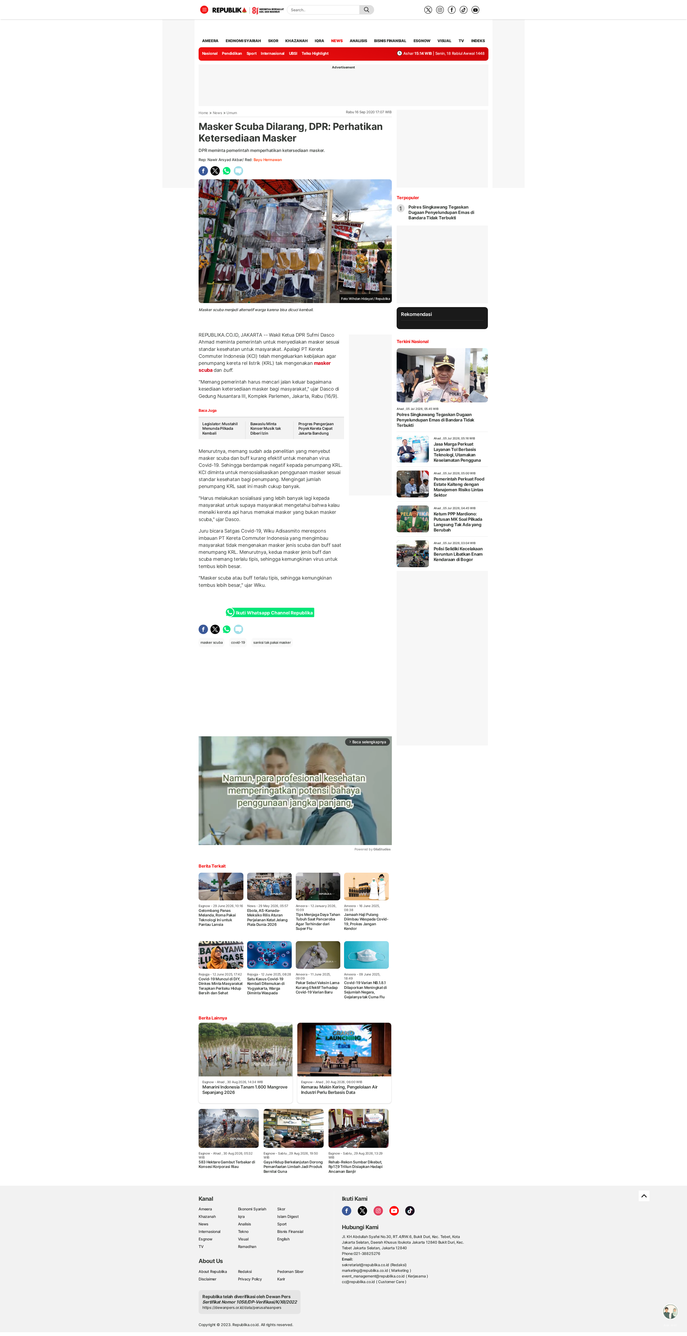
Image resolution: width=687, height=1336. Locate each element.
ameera (210, 40)
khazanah (296, 40)
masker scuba (211, 642)
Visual (243, 1239)
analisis (358, 40)
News (217, 113)
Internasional (272, 53)
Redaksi (245, 1271)
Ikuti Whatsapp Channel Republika (274, 613)
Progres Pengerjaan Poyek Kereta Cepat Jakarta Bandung (316, 428)
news (336, 40)
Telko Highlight (315, 53)
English (283, 1239)
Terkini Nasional (413, 341)
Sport (252, 53)
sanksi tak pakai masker (272, 642)
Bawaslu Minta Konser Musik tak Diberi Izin (265, 428)
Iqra (241, 1216)
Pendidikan (232, 53)
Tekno (243, 1231)
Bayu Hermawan (268, 159)
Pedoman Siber (290, 1271)
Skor (281, 1209)
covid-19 (238, 642)
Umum (231, 113)
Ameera (205, 1209)
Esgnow (206, 1239)
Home (203, 113)
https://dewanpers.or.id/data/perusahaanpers (242, 1307)
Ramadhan (247, 1246)
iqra (319, 40)
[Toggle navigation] (204, 9)
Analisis (244, 1224)
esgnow (422, 40)
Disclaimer (207, 1279)
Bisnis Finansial (390, 40)
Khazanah (207, 1216)
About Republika (213, 1271)
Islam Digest (287, 1216)
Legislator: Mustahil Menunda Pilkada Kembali (220, 428)
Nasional (210, 53)
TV (461, 40)
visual (444, 40)
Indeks (478, 40)
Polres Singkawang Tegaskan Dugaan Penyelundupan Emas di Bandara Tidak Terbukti (441, 212)
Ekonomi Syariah (243, 40)
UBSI (293, 53)
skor (273, 40)
